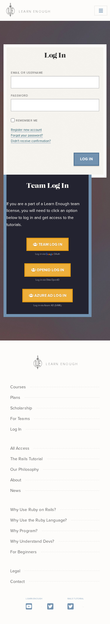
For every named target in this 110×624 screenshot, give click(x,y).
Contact (17, 581)
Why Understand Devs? (32, 541)
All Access (19, 448)
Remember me (27, 120)
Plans (15, 397)
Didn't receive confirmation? (31, 141)
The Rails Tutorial (26, 459)
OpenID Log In (50, 270)
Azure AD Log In (49, 295)
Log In (16, 429)
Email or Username (27, 72)
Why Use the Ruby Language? (38, 520)
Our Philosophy (24, 469)
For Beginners (23, 552)
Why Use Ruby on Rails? (33, 509)
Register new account (26, 129)
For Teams (20, 418)
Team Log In (50, 244)
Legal (15, 571)
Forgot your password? (27, 135)
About (15, 480)
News (15, 490)
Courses (18, 387)
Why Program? (24, 530)
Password (19, 95)
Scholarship (21, 408)
